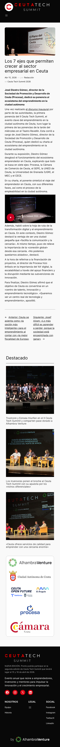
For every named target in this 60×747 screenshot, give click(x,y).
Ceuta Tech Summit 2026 (19, 81)
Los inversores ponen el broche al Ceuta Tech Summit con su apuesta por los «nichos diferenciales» (28, 484)
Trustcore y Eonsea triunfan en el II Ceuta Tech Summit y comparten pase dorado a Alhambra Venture (29, 421)
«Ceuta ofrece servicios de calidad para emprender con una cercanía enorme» (28, 545)
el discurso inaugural (37, 109)
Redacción (29, 77)
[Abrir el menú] (6, 15)
